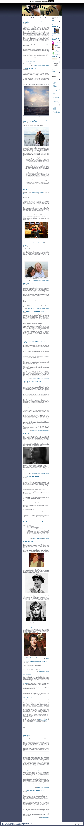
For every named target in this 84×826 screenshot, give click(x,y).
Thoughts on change (29, 283)
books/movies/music (29, 657)
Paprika (54, 85)
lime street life (54, 82)
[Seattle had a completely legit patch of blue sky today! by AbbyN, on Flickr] (38, 114)
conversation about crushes (31, 476)
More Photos (53, 36)
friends (30, 242)
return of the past (28, 755)
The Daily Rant (55, 100)
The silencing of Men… (58, 50)
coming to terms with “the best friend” (34, 790)
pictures (24, 193)
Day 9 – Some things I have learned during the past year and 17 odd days (36, 120)
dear (41, 248)
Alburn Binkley (54, 108)
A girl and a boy (55, 90)
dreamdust (54, 93)
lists (33, 538)
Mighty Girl (54, 96)
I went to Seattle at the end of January (37, 192)
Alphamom (47, 721)
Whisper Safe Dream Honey (56, 111)
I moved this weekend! (30, 68)
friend (43, 248)
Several (24, 683)
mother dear (27, 433)
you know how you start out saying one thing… (36, 661)
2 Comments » (47, 338)
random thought (36, 538)
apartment (30, 116)
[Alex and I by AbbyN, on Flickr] (38, 145)
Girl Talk (26, 245)
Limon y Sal (54, 109)
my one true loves (29, 541)
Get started (51, 1)
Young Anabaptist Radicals (56, 112)
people (27, 683)
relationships (39, 65)
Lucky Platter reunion (29, 407)
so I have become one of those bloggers (34, 311)
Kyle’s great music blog (30, 718)
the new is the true (55, 101)
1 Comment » (47, 65)
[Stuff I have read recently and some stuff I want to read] (54, 59)
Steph (45, 248)
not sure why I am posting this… (58, 43)
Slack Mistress (54, 98)
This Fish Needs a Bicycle (56, 102)
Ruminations (43, 65)
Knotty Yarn (54, 95)
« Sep (52, 69)
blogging (28, 337)
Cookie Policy (22, 824)
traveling (43, 242)
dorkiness (35, 337)
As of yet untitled (55, 81)
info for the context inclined (56, 23)
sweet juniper (54, 99)
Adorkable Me (54, 107)
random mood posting (38, 308)
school (48, 337)
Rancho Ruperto (55, 86)
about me (54, 22)
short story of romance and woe (32, 381)
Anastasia (29, 548)
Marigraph (54, 83)
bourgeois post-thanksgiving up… (57, 54)
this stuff (36, 721)
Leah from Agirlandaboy (45, 720)
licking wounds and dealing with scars (34, 770)
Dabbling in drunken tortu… (57, 45)
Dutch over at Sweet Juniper (43, 719)
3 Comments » (47, 308)
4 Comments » (47, 732)
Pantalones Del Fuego (30, 697)
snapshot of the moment (43, 116)
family (36, 378)
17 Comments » (47, 242)
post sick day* (28, 674)
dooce (53, 92)
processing (27, 735)
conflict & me (57, 51)
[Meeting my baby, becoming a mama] (29, 61)
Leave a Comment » (46, 378)
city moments (34, 116)
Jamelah (54, 94)
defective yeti (54, 91)
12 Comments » (47, 658)
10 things (24, 697)
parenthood (35, 65)
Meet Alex (26, 189)
